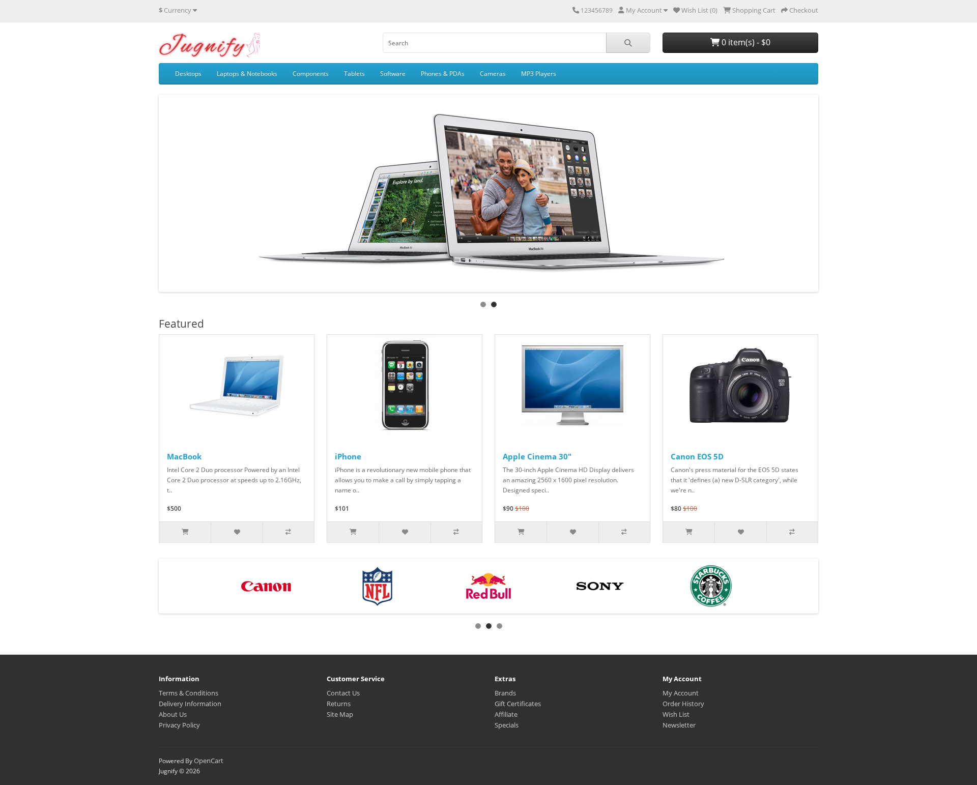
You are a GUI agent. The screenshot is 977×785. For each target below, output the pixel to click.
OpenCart (208, 760)
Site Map (340, 714)
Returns (339, 703)
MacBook (184, 456)
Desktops (188, 73)
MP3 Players (538, 73)
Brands (505, 692)
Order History (683, 703)
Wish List (676, 714)
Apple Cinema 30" (537, 456)
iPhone (348, 456)
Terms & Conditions (188, 692)
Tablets (354, 73)
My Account (681, 692)
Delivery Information (190, 703)
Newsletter (679, 725)
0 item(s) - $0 (745, 42)
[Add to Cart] (185, 532)
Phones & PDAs (443, 73)
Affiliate (506, 714)
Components (311, 73)
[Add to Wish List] (236, 532)
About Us (173, 714)
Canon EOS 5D (697, 456)
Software (393, 73)
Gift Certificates (518, 703)
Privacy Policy (179, 725)
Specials (507, 725)
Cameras (493, 73)
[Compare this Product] (288, 532)
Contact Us (343, 692)
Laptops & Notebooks (247, 73)
